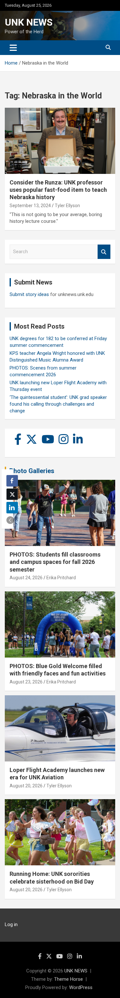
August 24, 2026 (26, 577)
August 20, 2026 (26, 785)
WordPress (80, 987)
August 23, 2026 (26, 681)
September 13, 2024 (30, 205)
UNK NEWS (28, 22)
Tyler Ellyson (67, 205)
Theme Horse (68, 979)
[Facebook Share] (12, 481)
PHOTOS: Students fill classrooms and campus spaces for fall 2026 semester (55, 562)
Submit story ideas (29, 294)
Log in (11, 924)
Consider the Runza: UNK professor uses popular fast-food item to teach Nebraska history (58, 190)
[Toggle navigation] (13, 47)
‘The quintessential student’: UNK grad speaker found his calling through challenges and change (58, 404)
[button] (10, 520)
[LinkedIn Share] (12, 507)
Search (104, 252)
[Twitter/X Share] (12, 494)
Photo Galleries (31, 471)
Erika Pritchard (61, 577)
